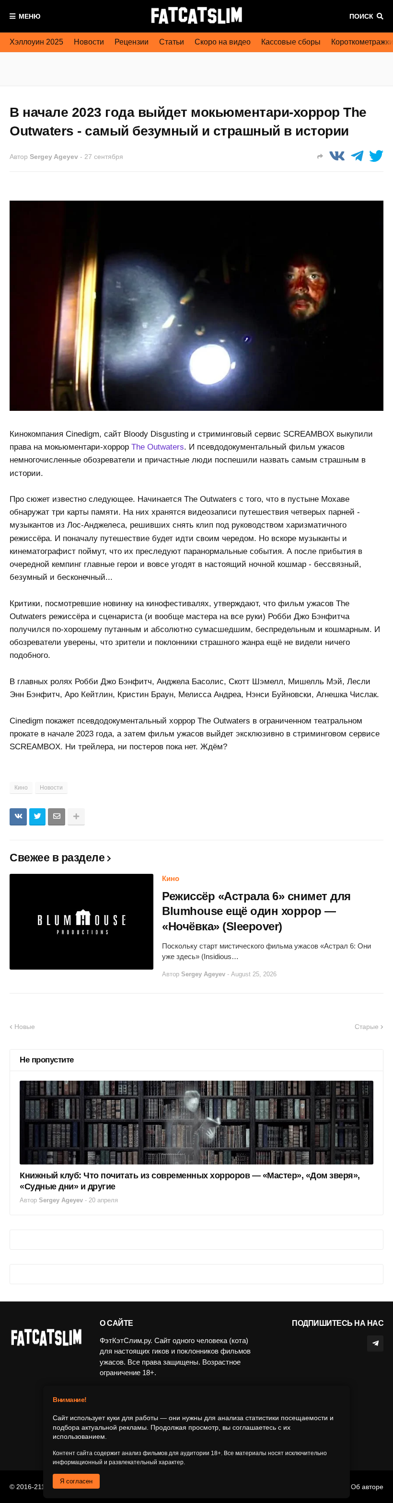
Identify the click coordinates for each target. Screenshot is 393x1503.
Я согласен (76, 1481)
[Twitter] (376, 156)
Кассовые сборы (291, 42)
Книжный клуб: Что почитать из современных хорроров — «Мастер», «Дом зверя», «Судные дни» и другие (190, 1181)
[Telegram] (357, 156)
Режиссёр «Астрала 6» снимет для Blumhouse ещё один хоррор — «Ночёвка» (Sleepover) (256, 911)
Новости (89, 42)
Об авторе (367, 1487)
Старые (367, 1026)
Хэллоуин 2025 (36, 42)
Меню (29, 16)
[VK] (337, 156)
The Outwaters (157, 447)
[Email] (56, 816)
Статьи (171, 42)
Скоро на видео (223, 42)
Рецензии (132, 42)
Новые (24, 1026)
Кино (21, 787)
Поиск (361, 16)
